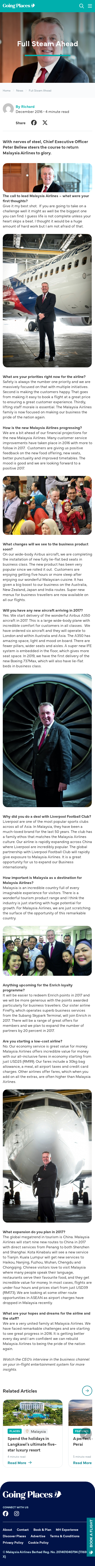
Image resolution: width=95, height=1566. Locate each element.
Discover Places (14, 1536)
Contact (23, 1529)
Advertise (38, 1536)
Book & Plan (42, 1529)
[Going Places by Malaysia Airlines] (19, 6)
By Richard (25, 106)
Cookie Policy (38, 1542)
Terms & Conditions (65, 1536)
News (19, 90)
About (7, 1529)
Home (7, 90)
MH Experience (67, 1529)
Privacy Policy (13, 1542)
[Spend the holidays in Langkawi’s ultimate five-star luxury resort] (32, 1413)
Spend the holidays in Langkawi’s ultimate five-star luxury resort (32, 1444)
